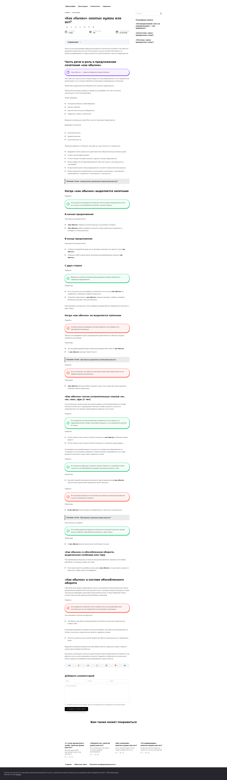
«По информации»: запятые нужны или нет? (151, 744)
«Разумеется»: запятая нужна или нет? (100, 744)
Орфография (70, 6)
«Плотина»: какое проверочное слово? (145, 41)
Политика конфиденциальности (102, 764)
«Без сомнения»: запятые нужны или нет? (126, 744)
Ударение (107, 6)
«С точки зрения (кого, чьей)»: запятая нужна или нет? (74, 745)
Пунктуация (83, 6)
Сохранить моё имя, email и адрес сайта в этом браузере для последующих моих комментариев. (96, 704)
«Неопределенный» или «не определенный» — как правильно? (148, 26)
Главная (68, 764)
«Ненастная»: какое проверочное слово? (145, 34)
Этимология (95, 6)
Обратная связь (80, 764)
